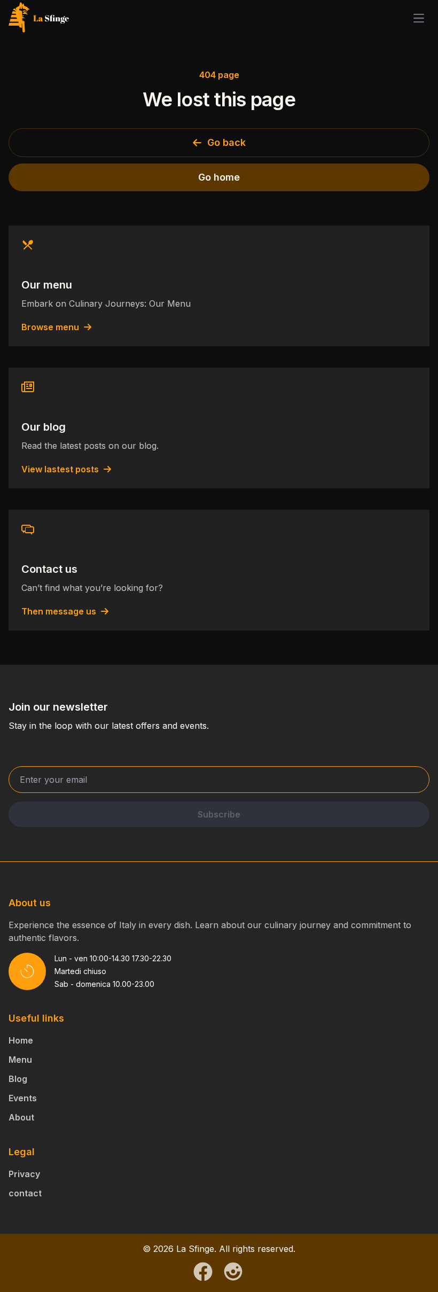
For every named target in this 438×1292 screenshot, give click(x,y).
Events (23, 1098)
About (21, 1117)
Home (21, 1040)
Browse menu (50, 327)
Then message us (58, 611)
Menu (20, 1059)
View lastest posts (60, 469)
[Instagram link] (233, 1271)
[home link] (39, 18)
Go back (226, 142)
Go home (219, 177)
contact (25, 1193)
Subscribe (219, 814)
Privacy (24, 1174)
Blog (18, 1078)
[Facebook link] (203, 1271)
